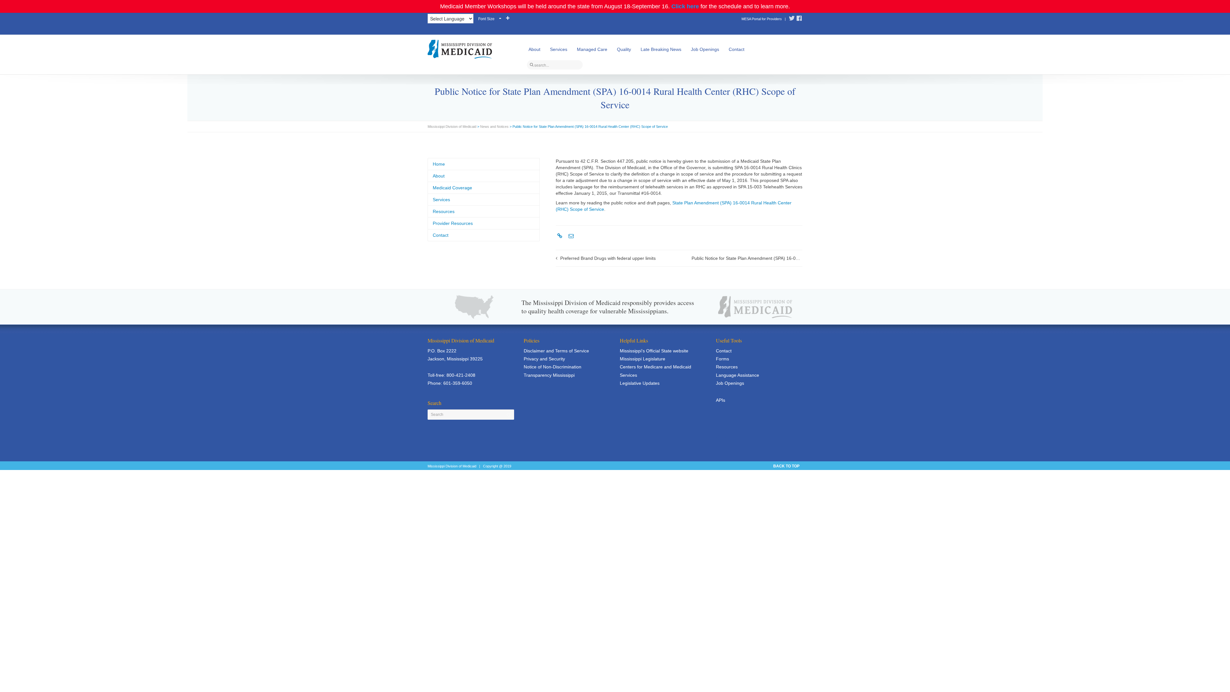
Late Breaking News (661, 49)
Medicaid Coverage (452, 187)
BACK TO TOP (786, 466)
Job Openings (705, 49)
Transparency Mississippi (549, 375)
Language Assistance (737, 375)
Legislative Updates (640, 383)
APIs (720, 400)
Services (558, 49)
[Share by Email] (570, 236)
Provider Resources (453, 223)
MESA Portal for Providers (762, 19)
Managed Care (592, 49)
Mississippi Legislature (642, 358)
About (534, 49)
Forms (722, 358)
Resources (444, 211)
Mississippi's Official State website (654, 350)
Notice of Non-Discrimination (552, 366)
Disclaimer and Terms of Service (556, 350)
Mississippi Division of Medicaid (452, 126)
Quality (624, 49)
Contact (736, 49)
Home (439, 164)
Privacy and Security (544, 358)
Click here (685, 6)
